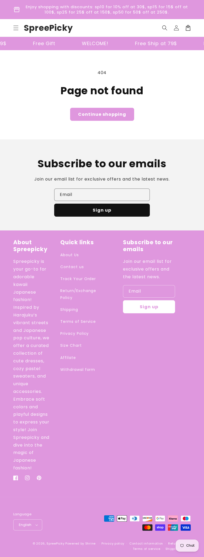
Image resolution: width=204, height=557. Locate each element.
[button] (16, 28)
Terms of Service (78, 321)
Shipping (69, 309)
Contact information (146, 543)
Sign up (102, 210)
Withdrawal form (77, 369)
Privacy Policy (74, 333)
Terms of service (146, 549)
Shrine (90, 543)
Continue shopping (102, 114)
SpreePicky (55, 543)
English (25, 524)
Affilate (68, 357)
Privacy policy (112, 543)
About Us (69, 255)
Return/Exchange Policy (78, 294)
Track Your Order (78, 278)
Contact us (72, 266)
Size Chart (71, 345)
